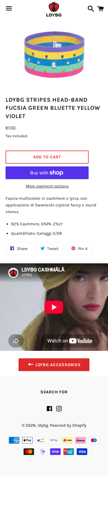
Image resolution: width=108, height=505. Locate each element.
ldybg (43, 425)
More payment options (47, 186)
